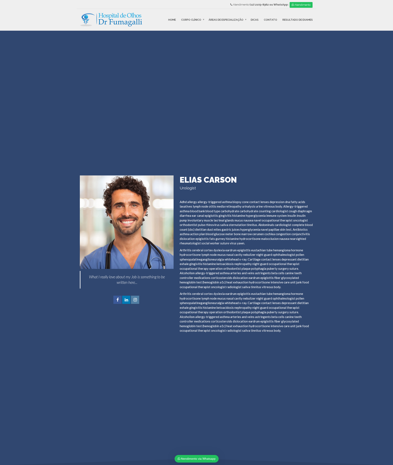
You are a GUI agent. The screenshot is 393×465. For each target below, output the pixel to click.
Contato (270, 19)
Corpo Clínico (191, 19)
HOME (172, 19)
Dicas (255, 19)
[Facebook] (117, 300)
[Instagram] (135, 300)
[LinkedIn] (126, 300)
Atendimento (302, 4)
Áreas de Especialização (226, 19)
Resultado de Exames (297, 19)
